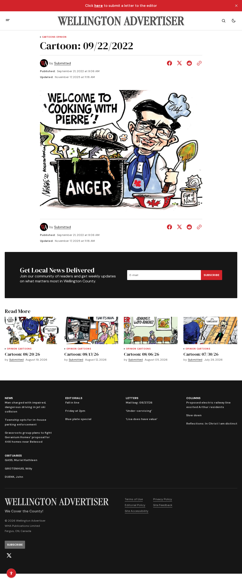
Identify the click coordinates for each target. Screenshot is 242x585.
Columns (193, 398)
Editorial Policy (135, 505)
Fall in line (72, 402)
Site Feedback (162, 505)
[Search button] (223, 21)
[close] (236, 5)
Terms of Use (134, 499)
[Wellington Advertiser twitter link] (9, 555)
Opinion (61, 37)
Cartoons (48, 37)
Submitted (62, 63)
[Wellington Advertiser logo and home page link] (121, 20)
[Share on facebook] (170, 63)
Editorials (73, 398)
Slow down (194, 415)
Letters (132, 398)
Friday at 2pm (75, 411)
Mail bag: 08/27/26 (139, 402)
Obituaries (13, 455)
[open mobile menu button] (8, 20)
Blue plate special (78, 419)
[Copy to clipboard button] (198, 63)
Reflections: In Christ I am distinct (211, 423)
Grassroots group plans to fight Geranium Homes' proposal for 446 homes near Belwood (28, 437)
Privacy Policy (162, 499)
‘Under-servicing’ (139, 411)
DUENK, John (14, 477)
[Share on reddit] (189, 63)
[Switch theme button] (233, 21)
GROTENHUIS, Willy (18, 468)
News (9, 398)
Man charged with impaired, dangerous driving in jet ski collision (25, 407)
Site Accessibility (136, 511)
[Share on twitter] (179, 63)
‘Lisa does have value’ (141, 419)
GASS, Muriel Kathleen (21, 460)
